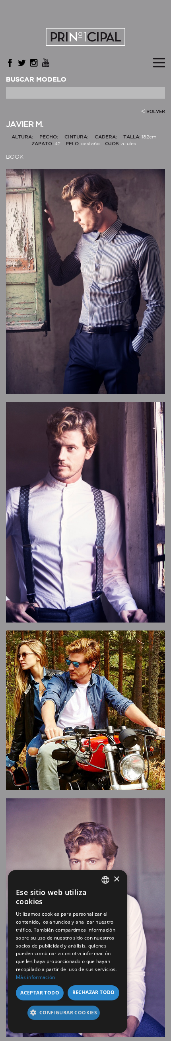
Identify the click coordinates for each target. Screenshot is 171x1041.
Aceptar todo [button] (39, 992)
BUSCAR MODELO (36, 80)
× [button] (116, 879)
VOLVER (155, 112)
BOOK (14, 157)
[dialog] (67, 951)
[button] (67, 1015)
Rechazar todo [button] (93, 992)
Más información (35, 977)
